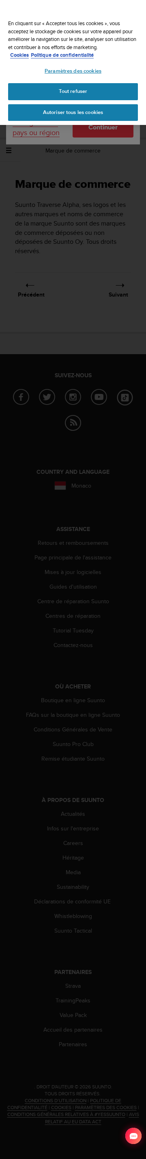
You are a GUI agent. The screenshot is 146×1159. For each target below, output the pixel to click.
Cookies (19, 55)
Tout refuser (73, 91)
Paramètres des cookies (73, 71)
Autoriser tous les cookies (73, 112)
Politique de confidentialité (62, 55)
